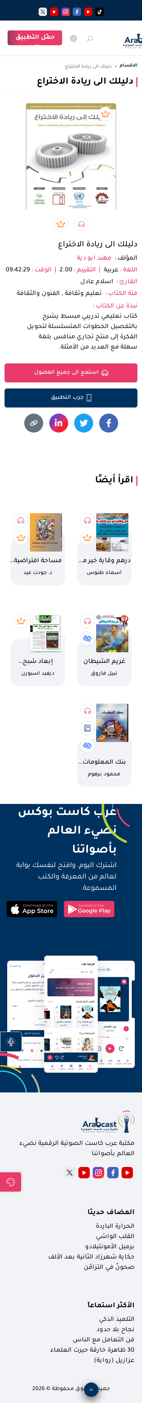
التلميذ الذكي (116, 1319)
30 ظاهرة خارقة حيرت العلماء (92, 1350)
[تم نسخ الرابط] (33, 423)
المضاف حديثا (110, 1213)
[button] (11, 1042)
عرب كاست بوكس (61, 813)
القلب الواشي (115, 1236)
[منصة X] (69, 1172)
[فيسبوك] (77, 11)
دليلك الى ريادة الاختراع (97, 245)
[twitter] (42, 11)
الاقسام (128, 65)
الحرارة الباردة (115, 1226)
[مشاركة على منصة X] (83, 423)
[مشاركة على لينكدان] (58, 423)
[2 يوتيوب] (54, 11)
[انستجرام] (65, 11)
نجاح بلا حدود (115, 1330)
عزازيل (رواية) (114, 1360)
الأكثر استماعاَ (110, 1306)
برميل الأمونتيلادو (109, 1247)
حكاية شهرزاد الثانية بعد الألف (91, 1257)
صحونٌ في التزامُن (109, 1267)
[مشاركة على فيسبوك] (108, 423)
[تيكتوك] (99, 11)
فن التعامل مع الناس (103, 1340)
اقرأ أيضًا (114, 481)
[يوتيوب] (88, 11)
